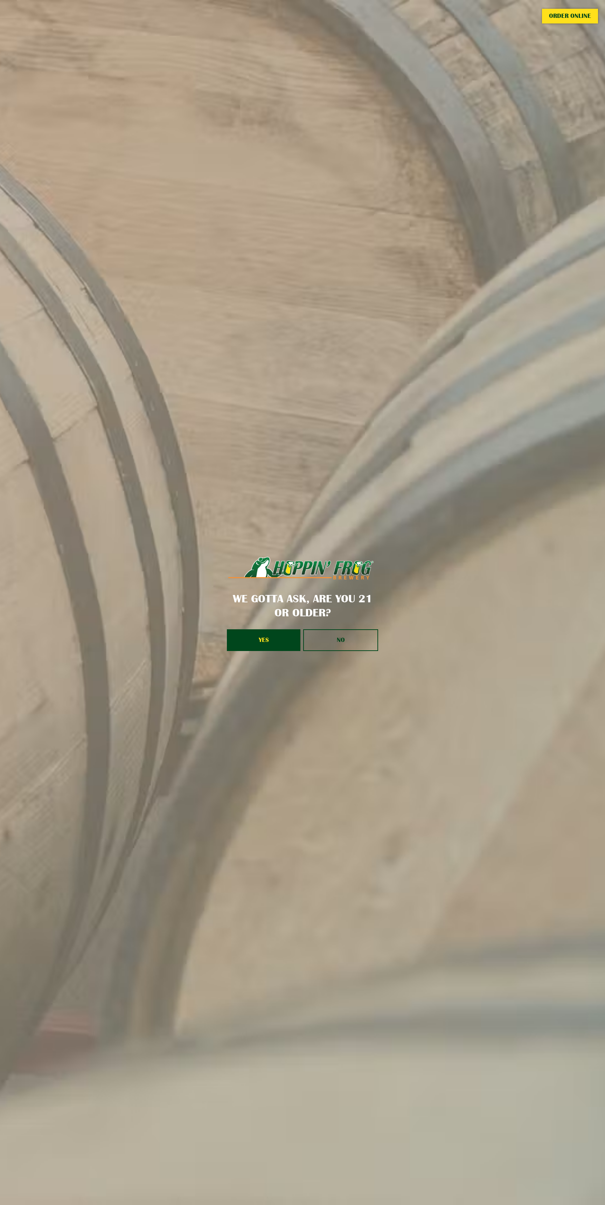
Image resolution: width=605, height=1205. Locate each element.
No (341, 640)
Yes (264, 640)
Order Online (570, 16)
